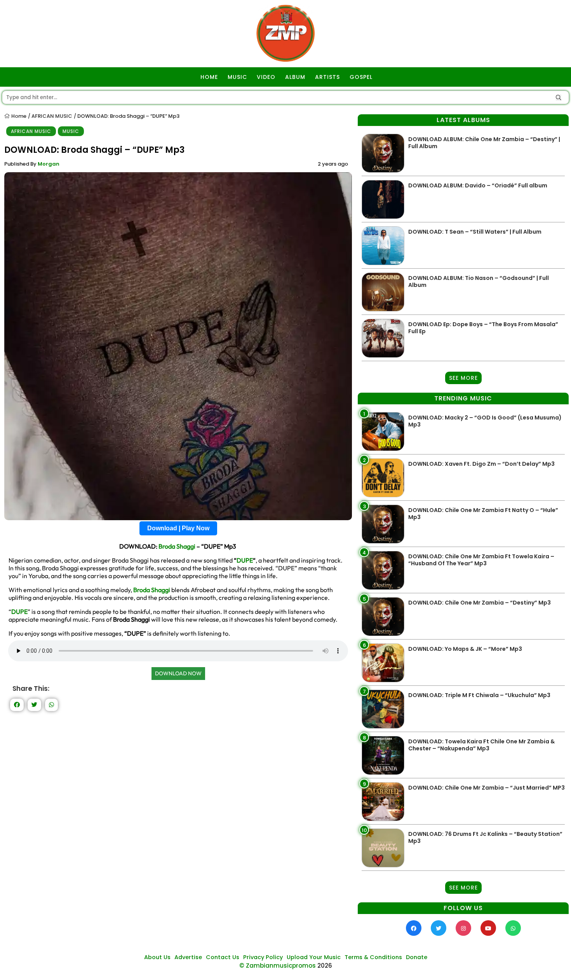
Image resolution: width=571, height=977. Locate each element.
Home (18, 116)
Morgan (48, 164)
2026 (324, 965)
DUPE (245, 560)
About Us (157, 957)
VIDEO (266, 77)
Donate (416, 957)
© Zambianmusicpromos (277, 965)
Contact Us (222, 957)
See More (463, 378)
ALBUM (295, 77)
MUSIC (237, 77)
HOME (209, 77)
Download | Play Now (178, 528)
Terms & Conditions (373, 957)
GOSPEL (361, 77)
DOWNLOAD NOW (178, 673)
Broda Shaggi (176, 546)
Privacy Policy (263, 957)
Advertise (188, 957)
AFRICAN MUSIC (51, 116)
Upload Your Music (314, 957)
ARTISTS (327, 77)
